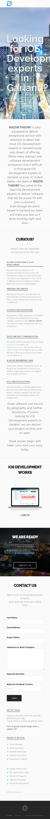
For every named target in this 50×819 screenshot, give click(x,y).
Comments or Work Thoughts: (21, 647)
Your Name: (12, 617)
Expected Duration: (16, 674)
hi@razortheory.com (15, 347)
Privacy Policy (9, 815)
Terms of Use (18, 815)
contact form (12, 344)
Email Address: (13, 627)
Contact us (25, 565)
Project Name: (13, 637)
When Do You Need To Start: (20, 684)
